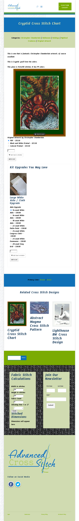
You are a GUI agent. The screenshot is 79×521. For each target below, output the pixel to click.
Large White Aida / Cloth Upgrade (17, 201)
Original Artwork (44, 41)
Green (49, 280)
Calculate (14, 411)
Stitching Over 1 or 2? (20, 405)
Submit (50, 405)
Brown (42, 280)
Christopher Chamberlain (31, 38)
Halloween (46, 38)
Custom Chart (65, 6)
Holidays (55, 38)
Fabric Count (16, 399)
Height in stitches (18, 393)
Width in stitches (18, 387)
